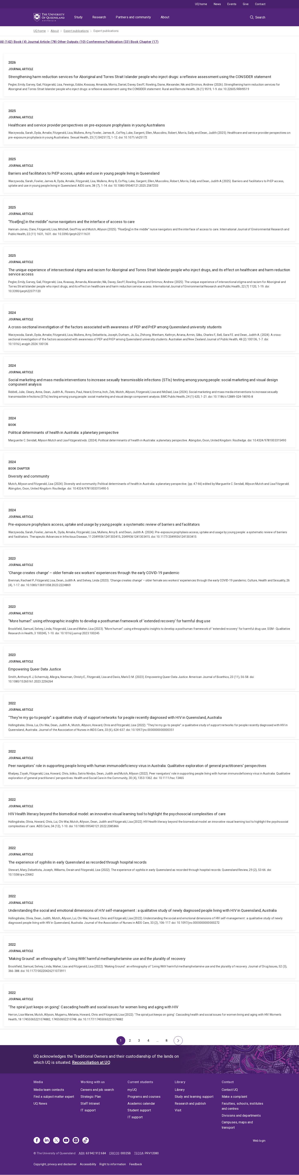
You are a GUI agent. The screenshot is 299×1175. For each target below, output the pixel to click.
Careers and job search (97, 1090)
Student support (139, 1110)
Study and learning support (194, 1097)
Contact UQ (230, 1090)
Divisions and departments (241, 1115)
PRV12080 (152, 1153)
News (217, 4)
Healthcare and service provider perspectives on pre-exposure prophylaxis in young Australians (149, 123)
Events (231, 4)
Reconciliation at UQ (91, 1062)
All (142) (7, 42)
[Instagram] (76, 1140)
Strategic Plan (91, 1097)
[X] (56, 1140)
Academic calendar (141, 1103)
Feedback (135, 1164)
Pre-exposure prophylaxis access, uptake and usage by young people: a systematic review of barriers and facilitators (149, 522)
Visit (178, 1110)
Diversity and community (149, 474)
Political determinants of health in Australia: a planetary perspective (149, 428)
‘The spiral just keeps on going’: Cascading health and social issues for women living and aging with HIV (149, 1005)
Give (246, 4)
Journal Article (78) (42, 42)
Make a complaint (234, 1097)
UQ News (40, 1103)
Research (99, 17)
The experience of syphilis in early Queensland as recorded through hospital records (149, 860)
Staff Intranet (90, 1103)
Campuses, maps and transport (237, 1124)
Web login (259, 1140)
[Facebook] (37, 1140)
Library (180, 1090)
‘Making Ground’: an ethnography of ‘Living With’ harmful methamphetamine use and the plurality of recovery (149, 957)
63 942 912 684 (96, 1153)
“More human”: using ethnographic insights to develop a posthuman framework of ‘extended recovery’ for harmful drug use (149, 619)
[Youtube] (66, 1140)
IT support (88, 1110)
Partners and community (133, 17)
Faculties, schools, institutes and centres (242, 1106)
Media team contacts (49, 1090)
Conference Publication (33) (108, 42)
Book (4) (20, 42)
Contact (260, 4)
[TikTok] (85, 1140)
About (165, 17)
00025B (126, 1153)
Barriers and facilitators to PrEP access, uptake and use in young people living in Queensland (149, 171)
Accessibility (88, 1164)
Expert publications (76, 31)
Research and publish (190, 1103)
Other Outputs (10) (72, 42)
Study (78, 17)
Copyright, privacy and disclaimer (55, 1164)
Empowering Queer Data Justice (149, 667)
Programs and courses (144, 1097)
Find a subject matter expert (54, 1097)
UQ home (201, 4)
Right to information (112, 1164)
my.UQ (132, 1090)
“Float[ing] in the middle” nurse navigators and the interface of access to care (149, 219)
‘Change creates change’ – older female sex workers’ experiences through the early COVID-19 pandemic (149, 570)
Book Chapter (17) (144, 42)
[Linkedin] (46, 1140)
